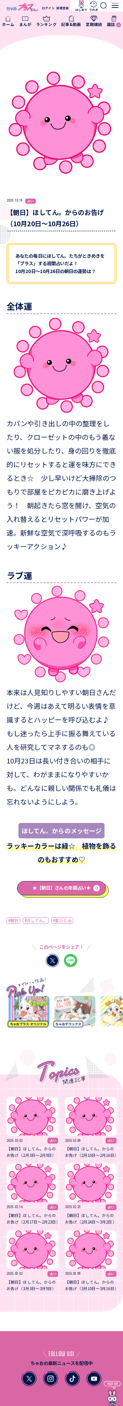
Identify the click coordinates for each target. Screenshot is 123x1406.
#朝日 (13, 920)
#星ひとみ (62, 920)
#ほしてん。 (36, 920)
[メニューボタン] (115, 5)
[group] (26, 1013)
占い (30, 201)
